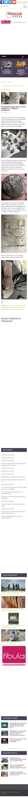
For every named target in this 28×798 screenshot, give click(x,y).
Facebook (2, 2)
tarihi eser (21, 309)
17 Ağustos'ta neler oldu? (7, 474)
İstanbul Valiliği (5, 307)
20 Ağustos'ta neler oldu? (8, 460)
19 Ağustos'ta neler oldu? (7, 468)
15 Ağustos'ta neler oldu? (7, 501)
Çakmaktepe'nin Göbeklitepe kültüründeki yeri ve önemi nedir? (18, 759)
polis (17, 309)
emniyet (8, 306)
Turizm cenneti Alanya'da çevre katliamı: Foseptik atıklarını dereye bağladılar (14, 488)
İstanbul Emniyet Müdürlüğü (18, 306)
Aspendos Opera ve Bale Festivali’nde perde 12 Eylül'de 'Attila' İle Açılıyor (13, 512)
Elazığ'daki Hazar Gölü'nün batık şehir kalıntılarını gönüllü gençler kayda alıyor (18, 725)
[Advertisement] (14, 40)
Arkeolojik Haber (15, 792)
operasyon (13, 309)
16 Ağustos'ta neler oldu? (7, 484)
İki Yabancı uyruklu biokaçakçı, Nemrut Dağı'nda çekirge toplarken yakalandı (13, 464)
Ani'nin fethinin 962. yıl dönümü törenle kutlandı (13, 477)
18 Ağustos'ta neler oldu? (7, 471)
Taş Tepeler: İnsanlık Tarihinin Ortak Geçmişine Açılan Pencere (18, 773)
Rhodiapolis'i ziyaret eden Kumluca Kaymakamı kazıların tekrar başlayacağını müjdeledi (18, 733)
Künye (19, 2)
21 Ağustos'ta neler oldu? (7, 458)
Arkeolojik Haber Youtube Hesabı (14, 2)
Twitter (6, 2)
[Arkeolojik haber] (14, 14)
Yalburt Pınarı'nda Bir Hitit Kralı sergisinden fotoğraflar (18, 740)
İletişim (25, 2)
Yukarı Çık (3, 794)
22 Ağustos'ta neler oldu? (8, 455)
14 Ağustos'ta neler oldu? (7, 509)
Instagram (10, 2)
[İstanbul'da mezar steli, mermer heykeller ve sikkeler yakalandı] (14, 98)
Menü (4, 56)
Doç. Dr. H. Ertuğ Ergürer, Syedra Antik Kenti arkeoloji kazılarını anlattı (18, 766)
